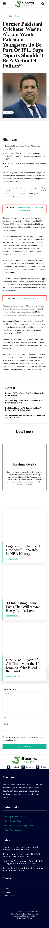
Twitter (43, 767)
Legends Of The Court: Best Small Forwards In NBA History (23, 550)
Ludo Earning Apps (13, 830)
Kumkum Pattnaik (14, 676)
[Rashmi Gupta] (5, 16)
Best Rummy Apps (13, 821)
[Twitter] (37, 767)
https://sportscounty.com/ (24, 469)
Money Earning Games (15, 816)
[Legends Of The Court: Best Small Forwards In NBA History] (24, 525)
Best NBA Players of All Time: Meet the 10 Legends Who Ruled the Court (23, 409)
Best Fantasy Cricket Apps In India (20, 825)
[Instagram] (23, 767)
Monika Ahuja (12, 559)
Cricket (8, 112)
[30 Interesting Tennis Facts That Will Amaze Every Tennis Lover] (24, 582)
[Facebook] (8, 767)
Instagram (30, 767)
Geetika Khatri (12, 616)
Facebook (15, 767)
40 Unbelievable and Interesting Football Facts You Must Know (23, 869)
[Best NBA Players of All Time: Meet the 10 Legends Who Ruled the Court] (24, 639)
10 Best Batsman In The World (29, 298)
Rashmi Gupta (14, 16)
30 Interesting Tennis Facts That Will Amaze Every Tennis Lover (23, 607)
